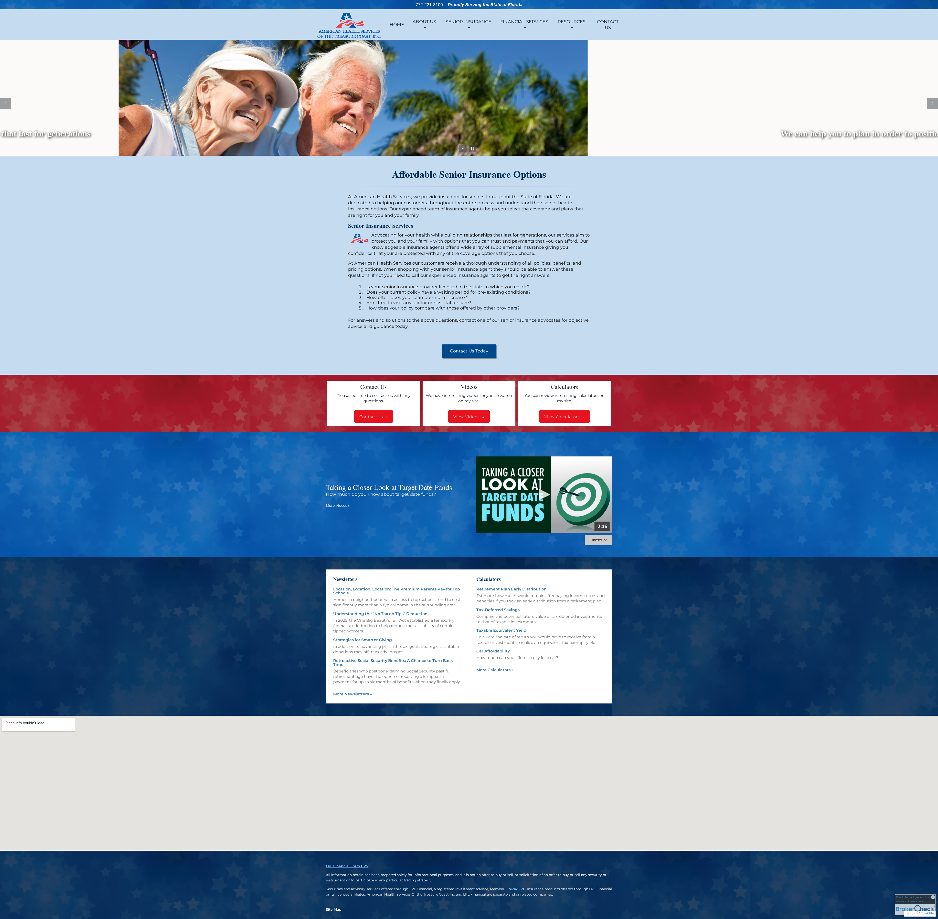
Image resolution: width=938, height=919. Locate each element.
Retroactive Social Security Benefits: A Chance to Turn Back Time (393, 662)
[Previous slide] (5, 103)
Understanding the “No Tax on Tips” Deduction (380, 613)
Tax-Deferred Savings (498, 610)
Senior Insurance (468, 21)
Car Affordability (493, 651)
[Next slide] (932, 103)
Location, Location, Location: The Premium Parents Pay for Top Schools (396, 591)
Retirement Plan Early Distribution (511, 589)
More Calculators (495, 670)
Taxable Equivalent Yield (501, 630)
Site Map (333, 909)
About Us (424, 21)
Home (397, 24)
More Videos (338, 505)
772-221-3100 (429, 4)
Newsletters (345, 579)
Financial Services (524, 21)
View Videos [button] (466, 416)
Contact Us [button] (371, 416)
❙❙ (472, 148)
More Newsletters (352, 694)
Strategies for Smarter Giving (362, 640)
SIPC (521, 889)
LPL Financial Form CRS (347, 866)
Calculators (488, 579)
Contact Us (607, 24)
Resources (572, 21)
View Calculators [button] (562, 416)
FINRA (510, 889)
